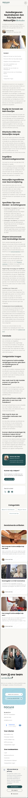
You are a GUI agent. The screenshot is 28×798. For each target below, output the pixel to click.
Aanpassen (15, 793)
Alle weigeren (14, 790)
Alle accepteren (14, 786)
